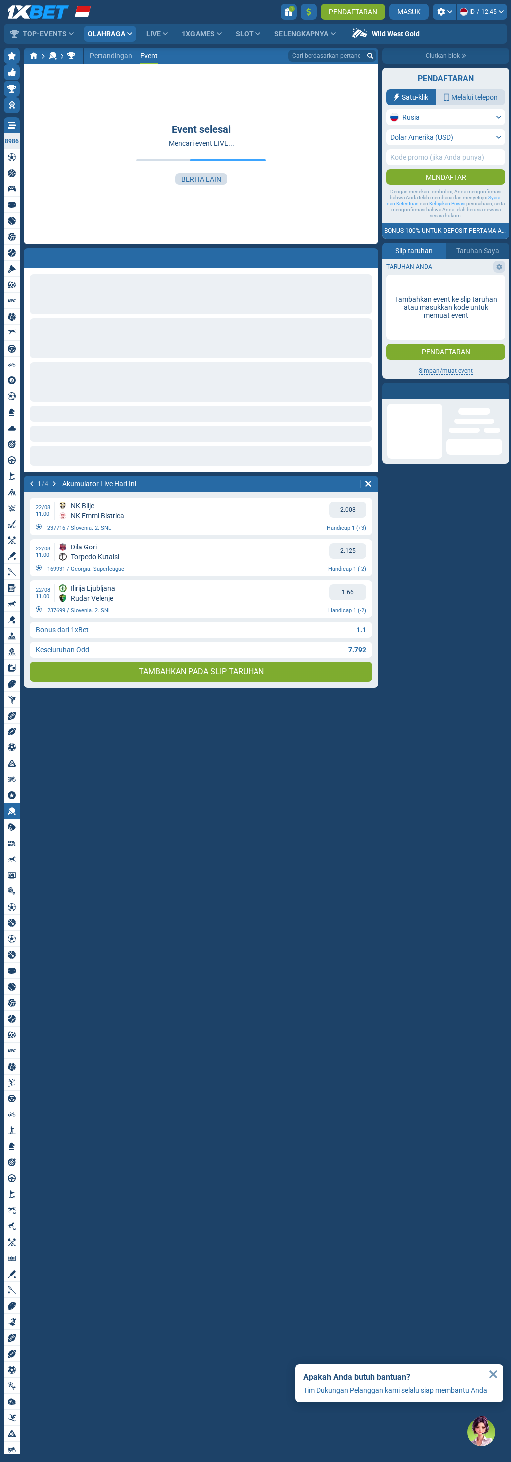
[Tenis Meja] (53, 56)
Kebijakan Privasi (447, 203)
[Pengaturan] (444, 12)
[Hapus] (368, 484)
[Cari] (370, 56)
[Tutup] (493, 1374)
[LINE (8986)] (34, 56)
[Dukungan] (481, 1432)
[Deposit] (309, 12)
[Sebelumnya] (32, 484)
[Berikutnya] (54, 484)
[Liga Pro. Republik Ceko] (71, 56)
